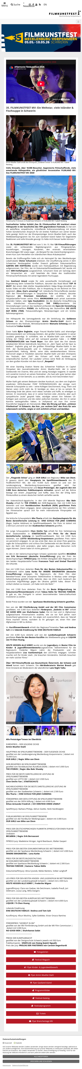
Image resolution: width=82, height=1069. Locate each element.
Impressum (7, 1065)
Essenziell (8, 1043)
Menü (4, 5)
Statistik (19, 1043)
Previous (8, 437)
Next (74, 437)
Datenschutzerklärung (20, 1065)
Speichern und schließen (41, 1061)
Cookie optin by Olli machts (73, 1067)
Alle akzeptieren (41, 1056)
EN (45, 4)
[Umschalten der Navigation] (78, 21)
